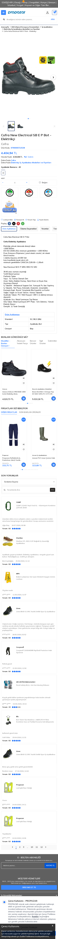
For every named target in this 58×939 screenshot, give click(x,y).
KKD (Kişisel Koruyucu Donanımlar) (25, 27)
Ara (52, 490)
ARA (53, 19)
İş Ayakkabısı (47, 27)
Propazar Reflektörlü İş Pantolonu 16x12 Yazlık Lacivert (11, 459)
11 (37, 847)
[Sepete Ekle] (23, 398)
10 (32, 847)
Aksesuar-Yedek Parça (22, 342)
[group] (29, 75)
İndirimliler (52, 341)
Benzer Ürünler (33, 342)
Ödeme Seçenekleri (28, 229)
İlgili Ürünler (43, 342)
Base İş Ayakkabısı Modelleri (42, 389)
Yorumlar (45, 229)
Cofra (5, 144)
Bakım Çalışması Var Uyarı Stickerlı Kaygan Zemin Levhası (35, 578)
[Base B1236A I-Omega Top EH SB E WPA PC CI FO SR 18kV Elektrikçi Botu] (44, 368)
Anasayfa (5, 27)
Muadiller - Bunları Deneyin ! (5, 343)
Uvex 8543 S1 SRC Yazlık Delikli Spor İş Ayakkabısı (35, 612)
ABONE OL (50, 865)
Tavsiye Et (20, 220)
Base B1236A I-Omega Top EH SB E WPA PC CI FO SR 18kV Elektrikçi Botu (43, 393)
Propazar (5, 455)
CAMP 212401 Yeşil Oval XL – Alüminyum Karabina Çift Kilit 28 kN (35, 506)
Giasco (4, 389)
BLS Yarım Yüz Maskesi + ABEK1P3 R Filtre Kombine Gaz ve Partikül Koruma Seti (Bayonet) (35, 721)
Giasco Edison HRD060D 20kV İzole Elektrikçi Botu (14, 393)
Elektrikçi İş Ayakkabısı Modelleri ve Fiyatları (22, 29)
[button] (28, 118)
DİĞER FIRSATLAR (9, 412)
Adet (3, 178)
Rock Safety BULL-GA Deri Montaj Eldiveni (32, 685)
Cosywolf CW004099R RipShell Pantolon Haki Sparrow (34, 651)
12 (41, 847)
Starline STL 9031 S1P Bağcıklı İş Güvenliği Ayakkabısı (32, 542)
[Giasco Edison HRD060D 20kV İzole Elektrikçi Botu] (14, 368)
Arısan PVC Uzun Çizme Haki (43, 458)
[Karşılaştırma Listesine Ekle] (23, 378)
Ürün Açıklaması (9, 229)
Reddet (35, 916)
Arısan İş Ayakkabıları (39, 455)
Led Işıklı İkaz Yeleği (24, 788)
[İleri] (45, 847)
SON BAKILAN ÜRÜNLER (30, 412)
